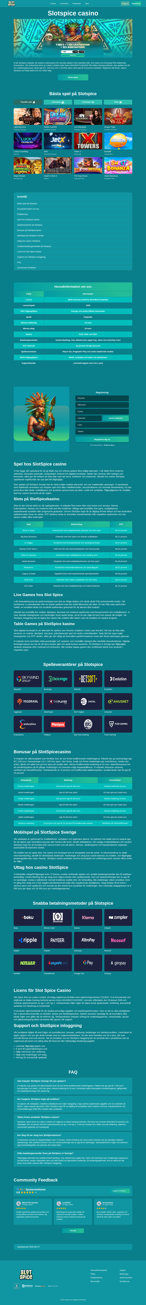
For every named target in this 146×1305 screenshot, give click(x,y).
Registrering (22, 214)
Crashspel (86, 102)
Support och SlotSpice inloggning (31, 257)
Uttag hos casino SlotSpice (28, 241)
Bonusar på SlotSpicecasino (29, 230)
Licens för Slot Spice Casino (29, 252)
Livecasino (56, 102)
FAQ (19, 262)
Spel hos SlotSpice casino (28, 220)
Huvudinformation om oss (28, 209)
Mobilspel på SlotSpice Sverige (30, 236)
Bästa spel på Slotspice (27, 203)
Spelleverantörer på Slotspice (29, 225)
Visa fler (73, 1231)
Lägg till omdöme (119, 1191)
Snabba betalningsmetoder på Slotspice (34, 246)
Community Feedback (26, 268)
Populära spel (26, 102)
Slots (116, 102)
